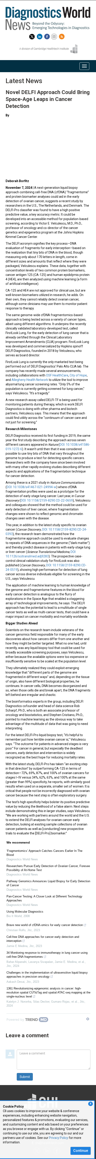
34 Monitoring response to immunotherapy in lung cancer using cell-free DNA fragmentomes (47, 954)
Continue (80, 1151)
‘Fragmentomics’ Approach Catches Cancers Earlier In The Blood (44, 853)
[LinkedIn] (40, 36)
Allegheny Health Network (30, 380)
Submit (25, 1077)
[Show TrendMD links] (88, 1019)
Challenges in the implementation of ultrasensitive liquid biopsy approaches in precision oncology (47, 974)
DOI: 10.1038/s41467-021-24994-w (31, 487)
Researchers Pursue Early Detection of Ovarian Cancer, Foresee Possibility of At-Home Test (48, 868)
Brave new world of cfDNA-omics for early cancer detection (44, 925)
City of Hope (78, 375)
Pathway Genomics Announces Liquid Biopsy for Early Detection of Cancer (48, 883)
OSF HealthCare (57, 375)
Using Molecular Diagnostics (24, 911)
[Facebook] (47, 36)
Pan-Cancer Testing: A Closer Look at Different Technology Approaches (44, 898)
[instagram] (54, 36)
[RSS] (62, 36)
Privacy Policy (58, 1138)
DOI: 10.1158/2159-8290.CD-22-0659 (47, 500)
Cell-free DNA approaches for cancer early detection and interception (42, 939)
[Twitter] (32, 36)
